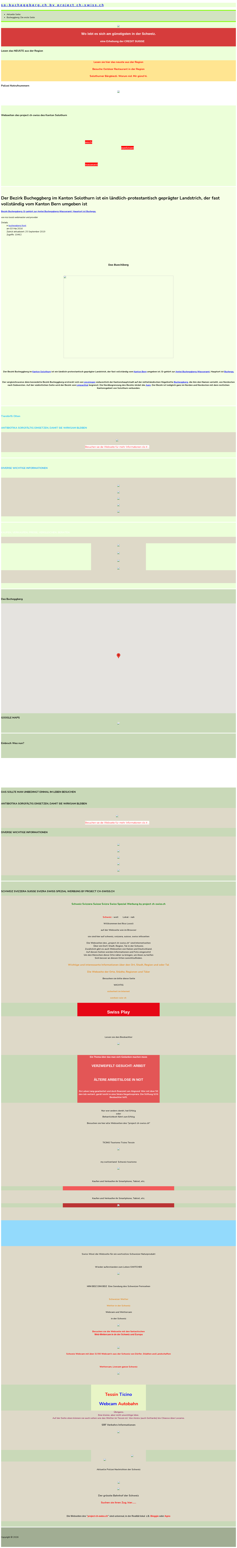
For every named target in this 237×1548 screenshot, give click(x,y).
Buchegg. (229, 371)
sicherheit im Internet (118, 991)
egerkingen (127, 148)
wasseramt (91, 164)
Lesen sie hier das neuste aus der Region (118, 62)
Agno (167, 1516)
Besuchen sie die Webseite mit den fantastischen (118, 1331)
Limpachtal (82, 385)
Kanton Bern (140, 371)
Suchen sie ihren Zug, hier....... (118, 1502)
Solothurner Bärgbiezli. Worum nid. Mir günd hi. (118, 76)
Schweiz (107, 917)
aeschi (88, 142)
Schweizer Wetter (118, 1299)
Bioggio (154, 1516)
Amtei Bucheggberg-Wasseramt (192, 371)
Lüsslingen (89, 382)
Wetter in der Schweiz (118, 1305)
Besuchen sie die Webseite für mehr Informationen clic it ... (117, 447)
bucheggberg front (17, 225)
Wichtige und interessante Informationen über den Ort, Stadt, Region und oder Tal (118, 965)
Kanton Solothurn (41, 371)
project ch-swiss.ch (98, 1516)
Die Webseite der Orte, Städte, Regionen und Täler (118, 972)
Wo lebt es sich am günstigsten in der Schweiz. (118, 34)
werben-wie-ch (118, 997)
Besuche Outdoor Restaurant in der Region (118, 69)
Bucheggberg (181, 382)
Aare (148, 385)
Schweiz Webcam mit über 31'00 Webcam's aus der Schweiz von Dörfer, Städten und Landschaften (118, 1353)
